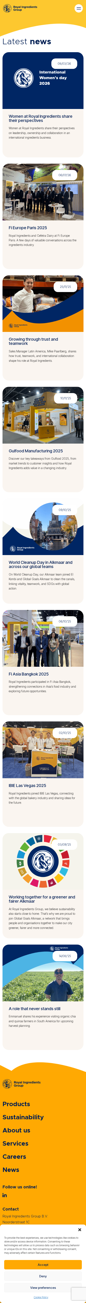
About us (16, 1130)
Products (16, 1104)
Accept (43, 1265)
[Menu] (23, 8)
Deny (43, 1276)
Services (15, 1144)
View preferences (43, 1288)
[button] (80, 1230)
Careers (14, 1157)
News (11, 1170)
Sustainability (23, 1117)
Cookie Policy (41, 1297)
